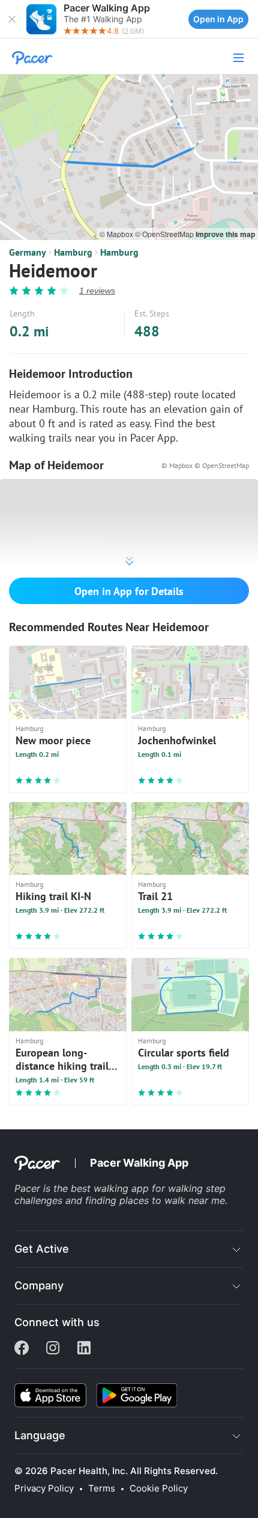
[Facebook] (21, 1349)
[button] (12, 19)
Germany (27, 252)
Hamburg (73, 252)
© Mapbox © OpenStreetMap (205, 465)
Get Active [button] (41, 1248)
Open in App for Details (129, 591)
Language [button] (39, 1435)
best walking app (111, 1188)
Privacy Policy (44, 1488)
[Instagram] (53, 1349)
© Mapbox (117, 234)
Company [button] (39, 1285)
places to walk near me (172, 1200)
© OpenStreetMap (165, 234)
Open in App (218, 19)
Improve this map (225, 234)
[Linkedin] (84, 1349)
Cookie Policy (159, 1488)
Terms (101, 1488)
